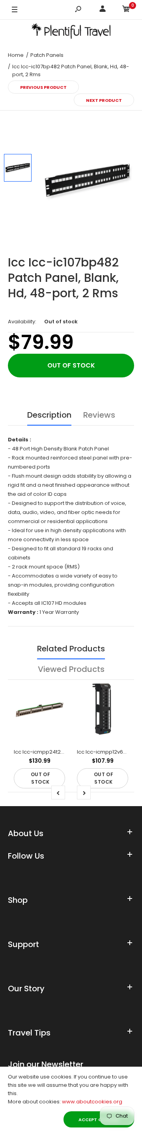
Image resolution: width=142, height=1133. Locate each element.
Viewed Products (71, 669)
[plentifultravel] (71, 32)
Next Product (104, 100)
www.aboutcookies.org (92, 1101)
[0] (126, 10)
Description (49, 414)
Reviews (99, 414)
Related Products (71, 648)
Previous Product (43, 87)
